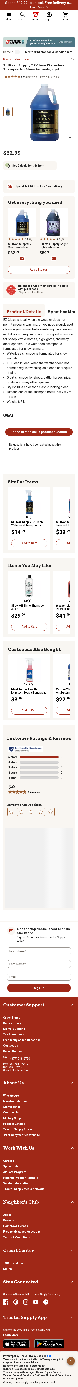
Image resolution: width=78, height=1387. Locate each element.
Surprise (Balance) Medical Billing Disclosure (29, 1369)
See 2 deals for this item (28, 165)
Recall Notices (12, 1051)
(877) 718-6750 (20, 1058)
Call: (6, 1057)
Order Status (11, 1017)
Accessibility (29, 1362)
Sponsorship (11, 1166)
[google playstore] (49, 1343)
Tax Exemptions (13, 1034)
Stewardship (11, 1106)
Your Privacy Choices (33, 1356)
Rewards (9, 1220)
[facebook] (5, 1302)
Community (11, 1112)
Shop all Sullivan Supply (17, 59)
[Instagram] (25, 1302)
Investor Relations (15, 1101)
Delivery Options (14, 1028)
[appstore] (16, 1343)
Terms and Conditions (16, 1359)
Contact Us (10, 1045)
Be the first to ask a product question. (39, 432)
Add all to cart (39, 269)
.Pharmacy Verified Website (21, 1135)
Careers (8, 1160)
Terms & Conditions (16, 1237)
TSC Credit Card (14, 1263)
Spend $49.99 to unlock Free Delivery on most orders (39, 3)
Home (7, 52)
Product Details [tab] (23, 311)
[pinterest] (15, 1302)
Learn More (37, 7)
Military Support (14, 1118)
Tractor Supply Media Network (23, 1189)
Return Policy (12, 1023)
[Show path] (17, 52)
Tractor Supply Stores (18, 1129)
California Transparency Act (47, 1359)
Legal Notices (11, 1362)
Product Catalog (14, 1123)
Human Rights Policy (48, 1372)
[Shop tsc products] (39, 42)
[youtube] (35, 1302)
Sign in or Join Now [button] (31, 292)
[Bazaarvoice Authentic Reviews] (25, 749)
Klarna (7, 1268)
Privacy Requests (13, 1378)
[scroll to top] (71, 1361)
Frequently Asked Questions (22, 1040)
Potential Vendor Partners (20, 1177)
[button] (47, 7)
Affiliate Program (14, 1172)
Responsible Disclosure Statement (23, 1366)
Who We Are (11, 1095)
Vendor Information (16, 1183)
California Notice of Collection (52, 1375)
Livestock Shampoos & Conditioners (48, 52)
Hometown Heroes (15, 1226)
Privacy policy (11, 1356)
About (7, 1214)
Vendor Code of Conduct (17, 1375)
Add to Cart (29, 543)
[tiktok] (45, 1302)
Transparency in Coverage (18, 1372)
